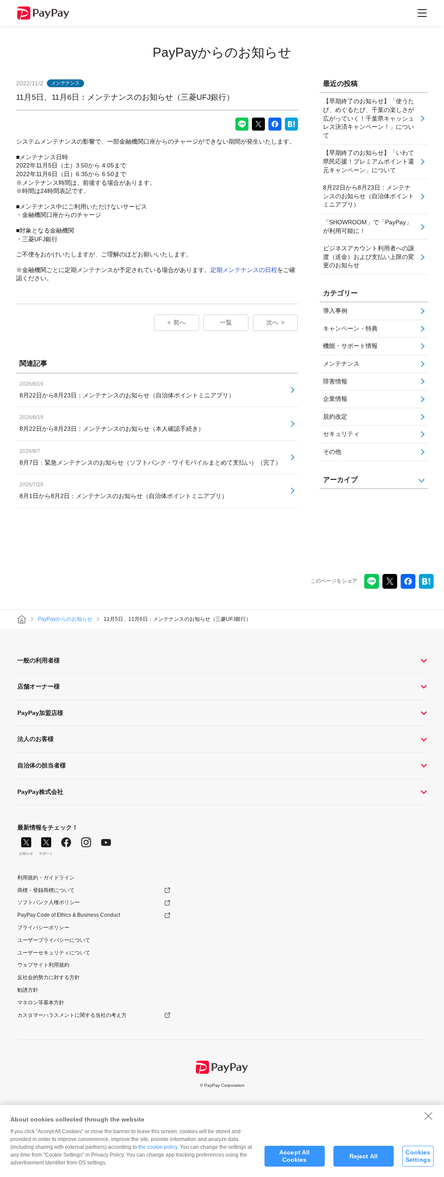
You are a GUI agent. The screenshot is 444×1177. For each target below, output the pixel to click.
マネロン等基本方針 (40, 1003)
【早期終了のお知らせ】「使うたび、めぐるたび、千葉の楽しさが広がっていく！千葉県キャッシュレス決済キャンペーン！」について (368, 118)
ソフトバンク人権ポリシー (48, 902)
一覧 (226, 322)
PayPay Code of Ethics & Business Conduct (68, 915)
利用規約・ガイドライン (46, 878)
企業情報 (335, 398)
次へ (272, 322)
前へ (179, 322)
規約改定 (335, 416)
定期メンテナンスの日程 (243, 269)
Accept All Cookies (294, 1156)
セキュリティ (341, 433)
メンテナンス (341, 363)
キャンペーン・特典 (350, 328)
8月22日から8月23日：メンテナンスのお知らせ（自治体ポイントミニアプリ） (368, 196)
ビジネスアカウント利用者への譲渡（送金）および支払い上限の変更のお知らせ (368, 257)
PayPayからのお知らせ (222, 52)
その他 (332, 451)
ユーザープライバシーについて (53, 940)
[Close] (428, 1116)
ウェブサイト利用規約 (43, 965)
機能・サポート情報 (350, 345)
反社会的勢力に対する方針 (48, 977)
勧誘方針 (27, 990)
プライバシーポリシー (43, 928)
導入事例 (335, 310)
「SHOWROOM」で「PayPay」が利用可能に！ (367, 226)
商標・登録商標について (46, 890)
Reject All (363, 1156)
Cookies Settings (418, 1156)
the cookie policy (157, 1147)
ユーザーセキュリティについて (53, 953)
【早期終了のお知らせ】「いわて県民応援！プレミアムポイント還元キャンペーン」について (368, 161)
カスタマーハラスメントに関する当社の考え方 (72, 1015)
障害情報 (335, 381)
